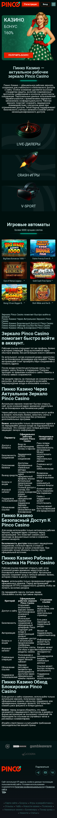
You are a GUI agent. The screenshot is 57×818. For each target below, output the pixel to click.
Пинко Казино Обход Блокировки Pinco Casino (26, 328)
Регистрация (30, 4)
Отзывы (9, 806)
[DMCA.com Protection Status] (20, 746)
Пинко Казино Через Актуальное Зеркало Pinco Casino (26, 320)
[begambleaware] (41, 745)
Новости (24, 813)
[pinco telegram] (38, 772)
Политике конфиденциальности (29, 787)
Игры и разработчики (41, 803)
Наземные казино (13, 809)
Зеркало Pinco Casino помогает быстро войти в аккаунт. (26, 315)
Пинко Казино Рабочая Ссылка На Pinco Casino (26, 325)
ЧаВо (18, 806)
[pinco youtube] (45, 772)
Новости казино (31, 806)
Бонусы (23, 803)
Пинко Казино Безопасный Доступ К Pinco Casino (27, 323)
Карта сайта (11, 803)
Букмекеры (31, 809)
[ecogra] (28, 752)
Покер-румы (46, 809)
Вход (45, 4)
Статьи (34, 813)
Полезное (47, 806)
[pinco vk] (52, 772)
